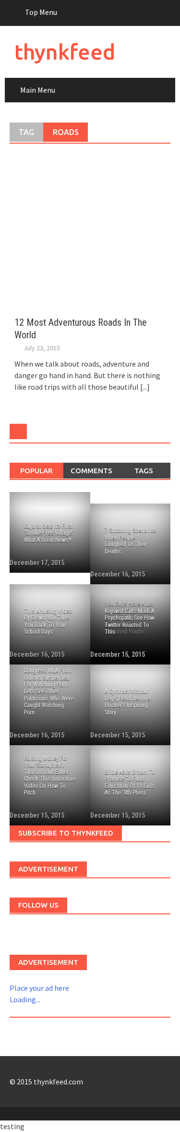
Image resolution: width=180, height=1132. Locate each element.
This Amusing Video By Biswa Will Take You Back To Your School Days (48, 621)
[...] (145, 387)
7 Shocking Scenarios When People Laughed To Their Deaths (130, 540)
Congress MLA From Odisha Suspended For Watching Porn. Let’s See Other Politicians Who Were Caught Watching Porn (48, 691)
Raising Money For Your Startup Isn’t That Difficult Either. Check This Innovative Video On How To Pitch (49, 775)
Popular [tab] (36, 471)
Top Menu (41, 12)
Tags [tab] (143, 471)
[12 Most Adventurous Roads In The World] (90, 229)
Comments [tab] (91, 471)
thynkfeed (64, 51)
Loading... (25, 999)
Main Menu (37, 90)
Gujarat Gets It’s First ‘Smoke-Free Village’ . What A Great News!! (49, 533)
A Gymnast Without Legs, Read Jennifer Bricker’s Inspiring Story (128, 701)
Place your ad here (39, 988)
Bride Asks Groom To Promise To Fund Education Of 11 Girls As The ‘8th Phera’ (130, 782)
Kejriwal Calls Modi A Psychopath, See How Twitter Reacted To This (130, 621)
